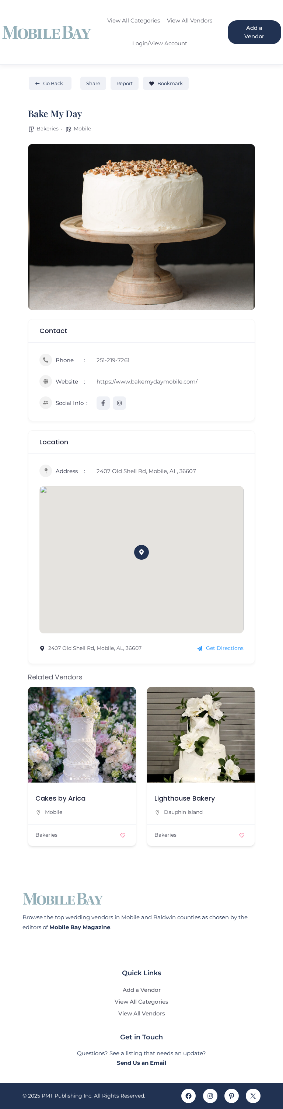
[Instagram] (210, 1096)
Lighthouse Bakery (184, 798)
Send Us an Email (142, 1062)
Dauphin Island (183, 812)
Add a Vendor (254, 32)
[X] (253, 1096)
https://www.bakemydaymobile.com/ (147, 381)
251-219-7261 (113, 360)
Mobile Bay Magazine (79, 927)
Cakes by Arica (60, 798)
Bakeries (47, 128)
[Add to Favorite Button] (123, 835)
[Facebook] (188, 1096)
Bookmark (170, 83)
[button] (141, 552)
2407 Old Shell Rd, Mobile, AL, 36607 (146, 471)
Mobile (82, 128)
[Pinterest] (231, 1096)
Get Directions (225, 648)
